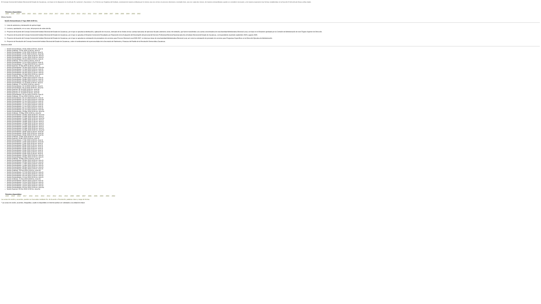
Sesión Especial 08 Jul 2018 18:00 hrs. (20, 89)
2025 (12, 13)
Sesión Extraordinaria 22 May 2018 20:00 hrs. (22, 116)
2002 (138, 13)
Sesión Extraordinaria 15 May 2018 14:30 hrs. (22, 123)
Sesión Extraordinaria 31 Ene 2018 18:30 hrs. (22, 177)
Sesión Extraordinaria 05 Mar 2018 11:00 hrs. (22, 169)
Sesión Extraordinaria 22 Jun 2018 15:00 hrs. (22, 101)
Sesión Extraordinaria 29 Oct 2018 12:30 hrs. (22, 59)
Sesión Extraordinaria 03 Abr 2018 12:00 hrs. (22, 152)
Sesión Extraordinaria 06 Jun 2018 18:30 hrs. (22, 108)
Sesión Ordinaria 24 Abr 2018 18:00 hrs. (21, 137)
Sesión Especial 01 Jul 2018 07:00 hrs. (20, 93)
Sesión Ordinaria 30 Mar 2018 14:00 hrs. (21, 158)
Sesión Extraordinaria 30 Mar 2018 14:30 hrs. (22, 157)
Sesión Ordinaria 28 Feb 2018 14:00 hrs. (21, 170)
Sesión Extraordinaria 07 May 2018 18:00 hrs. (22, 125)
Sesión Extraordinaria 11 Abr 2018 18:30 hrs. (22, 143)
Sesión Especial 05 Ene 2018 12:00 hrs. (20, 189)
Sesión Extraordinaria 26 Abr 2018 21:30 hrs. (22, 135)
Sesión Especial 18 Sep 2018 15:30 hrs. (20, 66)
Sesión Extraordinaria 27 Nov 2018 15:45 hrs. (22, 55)
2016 (62, 13)
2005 (122, 13)
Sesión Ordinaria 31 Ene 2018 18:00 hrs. (21, 179)
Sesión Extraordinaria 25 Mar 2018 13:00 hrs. (22, 162)
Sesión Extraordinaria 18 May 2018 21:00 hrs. (22, 121)
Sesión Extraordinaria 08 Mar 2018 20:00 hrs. (22, 167)
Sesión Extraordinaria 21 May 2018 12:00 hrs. (22, 118)
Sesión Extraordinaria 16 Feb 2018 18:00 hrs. (22, 174)
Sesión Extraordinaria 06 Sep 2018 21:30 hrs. (22, 72)
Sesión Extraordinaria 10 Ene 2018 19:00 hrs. (22, 185)
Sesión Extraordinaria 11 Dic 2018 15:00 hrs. (22, 52)
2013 (78, 13)
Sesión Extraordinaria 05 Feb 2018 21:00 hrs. (22, 175)
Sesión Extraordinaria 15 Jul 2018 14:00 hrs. (22, 86)
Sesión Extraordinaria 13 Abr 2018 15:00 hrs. (22, 142)
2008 (105, 13)
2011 (89, 13)
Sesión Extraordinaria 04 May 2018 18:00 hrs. (22, 126)
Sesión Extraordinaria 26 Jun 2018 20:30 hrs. (22, 98)
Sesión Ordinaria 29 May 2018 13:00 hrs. (21, 113)
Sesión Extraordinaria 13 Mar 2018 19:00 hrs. (22, 165)
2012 (84, 13)
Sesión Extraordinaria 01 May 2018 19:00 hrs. (22, 130)
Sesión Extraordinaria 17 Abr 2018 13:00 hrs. (22, 140)
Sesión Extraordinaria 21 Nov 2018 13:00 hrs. (22, 57)
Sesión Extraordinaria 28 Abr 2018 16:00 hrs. (22, 133)
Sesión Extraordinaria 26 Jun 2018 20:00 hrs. (22, 99)
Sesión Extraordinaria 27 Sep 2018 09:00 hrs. (22, 64)
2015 (67, 13)
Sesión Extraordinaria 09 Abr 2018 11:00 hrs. (22, 145)
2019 (45, 13)
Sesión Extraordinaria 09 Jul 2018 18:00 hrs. (22, 88)
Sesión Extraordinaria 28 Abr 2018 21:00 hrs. (22, 131)
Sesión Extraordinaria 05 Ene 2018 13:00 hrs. (22, 187)
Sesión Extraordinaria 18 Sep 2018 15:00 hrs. (22, 67)
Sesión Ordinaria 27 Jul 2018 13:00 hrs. (20, 84)
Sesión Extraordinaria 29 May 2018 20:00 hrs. (22, 111)
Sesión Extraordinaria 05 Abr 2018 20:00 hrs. (22, 148)
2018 (51, 13)
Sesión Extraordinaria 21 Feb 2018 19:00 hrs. (22, 172)
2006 (116, 13)
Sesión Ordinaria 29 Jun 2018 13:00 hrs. (21, 96)
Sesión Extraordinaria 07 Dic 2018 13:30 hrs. (22, 54)
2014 (73, 13)
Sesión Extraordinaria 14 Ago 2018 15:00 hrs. (22, 77)
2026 (7, 13)
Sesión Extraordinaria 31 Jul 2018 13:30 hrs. (22, 82)
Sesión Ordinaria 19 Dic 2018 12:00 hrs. (21, 50)
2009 (100, 13)
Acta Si (40, 49)
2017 (56, 13)
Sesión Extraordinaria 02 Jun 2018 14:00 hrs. (22, 109)
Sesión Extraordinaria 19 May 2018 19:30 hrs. (22, 120)
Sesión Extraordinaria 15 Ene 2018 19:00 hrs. (22, 182)
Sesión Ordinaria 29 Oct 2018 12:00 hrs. (21, 61)
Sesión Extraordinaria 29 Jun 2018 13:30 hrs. (22, 94)
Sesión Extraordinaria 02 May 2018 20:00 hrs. (22, 128)
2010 (95, 13)
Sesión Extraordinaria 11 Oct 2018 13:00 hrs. (22, 62)
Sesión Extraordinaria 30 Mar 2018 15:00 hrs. (22, 155)
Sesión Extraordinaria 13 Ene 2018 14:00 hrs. (22, 184)
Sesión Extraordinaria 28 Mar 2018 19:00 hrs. (22, 160)
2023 (23, 13)
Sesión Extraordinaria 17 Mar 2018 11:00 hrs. (22, 164)
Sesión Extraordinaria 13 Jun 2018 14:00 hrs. (22, 104)
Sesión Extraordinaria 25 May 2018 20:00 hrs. (22, 115)
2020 (40, 13)
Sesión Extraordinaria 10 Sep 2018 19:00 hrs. (22, 71)
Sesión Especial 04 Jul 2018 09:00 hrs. (20, 91)
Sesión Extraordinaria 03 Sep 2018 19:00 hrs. (22, 74)
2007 (111, 13)
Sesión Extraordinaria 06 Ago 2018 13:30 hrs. (22, 79)
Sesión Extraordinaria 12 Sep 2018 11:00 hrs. (22, 69)
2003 (133, 13)
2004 (127, 13)
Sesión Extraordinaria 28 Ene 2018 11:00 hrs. (22, 180)
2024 (18, 13)
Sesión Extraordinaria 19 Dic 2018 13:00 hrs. (22, 49)
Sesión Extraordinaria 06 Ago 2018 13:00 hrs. (22, 81)
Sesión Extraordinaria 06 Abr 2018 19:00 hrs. (22, 147)
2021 (34, 13)
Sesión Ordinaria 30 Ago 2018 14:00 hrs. (21, 76)
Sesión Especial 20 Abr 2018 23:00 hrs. (20, 138)
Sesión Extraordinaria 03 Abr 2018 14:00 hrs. (22, 150)
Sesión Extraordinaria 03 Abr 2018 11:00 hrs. (22, 153)
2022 (29, 13)
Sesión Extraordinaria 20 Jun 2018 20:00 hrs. (22, 103)
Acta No (41, 54)
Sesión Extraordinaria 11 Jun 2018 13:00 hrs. (22, 106)
